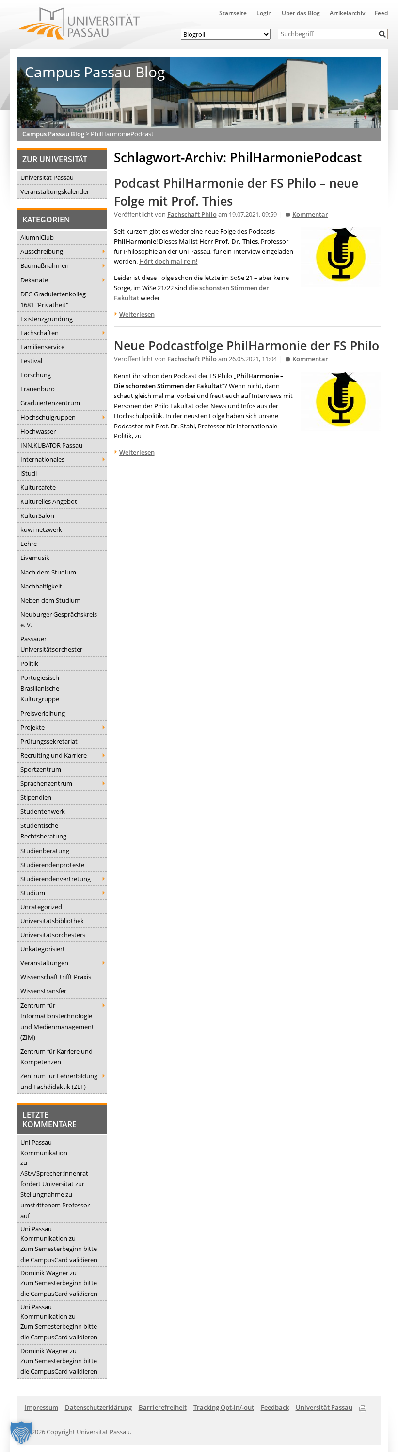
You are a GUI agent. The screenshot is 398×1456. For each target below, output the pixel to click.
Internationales (42, 459)
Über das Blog (301, 13)
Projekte (32, 727)
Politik (29, 663)
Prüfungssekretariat (49, 741)
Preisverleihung (42, 713)
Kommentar (310, 214)
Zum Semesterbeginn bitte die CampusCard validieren (58, 1254)
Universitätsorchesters (52, 934)
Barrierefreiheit (163, 1407)
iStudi (28, 473)
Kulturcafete (38, 487)
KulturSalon (37, 515)
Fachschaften (39, 332)
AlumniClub (37, 237)
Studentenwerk (42, 811)
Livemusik (34, 557)
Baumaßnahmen (44, 265)
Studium (32, 892)
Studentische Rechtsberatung (43, 830)
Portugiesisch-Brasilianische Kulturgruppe (40, 688)
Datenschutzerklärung (98, 1407)
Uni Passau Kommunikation (43, 1147)
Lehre (28, 543)
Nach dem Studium (48, 572)
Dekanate (34, 280)
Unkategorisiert (42, 948)
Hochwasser (38, 431)
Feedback (275, 1407)
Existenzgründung (46, 318)
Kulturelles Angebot (48, 501)
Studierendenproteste (52, 864)
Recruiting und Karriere (53, 755)
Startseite (233, 13)
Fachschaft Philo (192, 214)
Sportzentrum (40, 769)
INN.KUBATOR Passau (51, 445)
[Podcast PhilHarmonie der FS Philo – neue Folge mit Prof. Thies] (341, 281)
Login (264, 13)
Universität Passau (47, 177)
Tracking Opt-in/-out (223, 1407)
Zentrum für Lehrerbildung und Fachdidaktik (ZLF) (58, 1081)
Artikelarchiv (347, 13)
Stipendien (35, 797)
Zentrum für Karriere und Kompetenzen (56, 1056)
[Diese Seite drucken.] (362, 1406)
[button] (383, 34)
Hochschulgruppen (48, 417)
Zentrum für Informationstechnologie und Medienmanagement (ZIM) (57, 1021)
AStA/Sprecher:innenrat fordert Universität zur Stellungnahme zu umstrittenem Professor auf (55, 1194)
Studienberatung (44, 850)
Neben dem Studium (50, 600)
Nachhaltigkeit (41, 586)
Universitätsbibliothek (52, 920)
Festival (31, 360)
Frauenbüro (37, 388)
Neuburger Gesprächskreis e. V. (58, 619)
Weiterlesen (137, 314)
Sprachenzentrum (46, 783)
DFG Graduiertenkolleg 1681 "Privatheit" (53, 299)
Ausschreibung (41, 251)
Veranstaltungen (44, 962)
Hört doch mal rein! (168, 261)
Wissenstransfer (43, 990)
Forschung (35, 374)
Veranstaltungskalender (54, 191)
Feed (381, 13)
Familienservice (42, 346)
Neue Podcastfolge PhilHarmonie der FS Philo (246, 345)
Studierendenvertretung (55, 878)
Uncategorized (41, 906)
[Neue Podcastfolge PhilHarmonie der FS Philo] (341, 426)
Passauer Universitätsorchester (51, 644)
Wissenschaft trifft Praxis (55, 976)
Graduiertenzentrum (50, 402)
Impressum (41, 1407)
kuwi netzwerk (41, 529)
